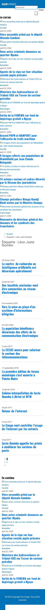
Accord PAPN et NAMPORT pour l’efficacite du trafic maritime (18, 137)
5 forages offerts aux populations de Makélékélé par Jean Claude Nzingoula (22, 158)
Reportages (5, 109)
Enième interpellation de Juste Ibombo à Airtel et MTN (21, 395)
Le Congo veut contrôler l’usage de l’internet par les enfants (22, 427)
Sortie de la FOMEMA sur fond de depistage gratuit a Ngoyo (19, 117)
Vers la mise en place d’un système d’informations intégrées (18, 310)
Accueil (10, 234)
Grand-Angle (5, 213)
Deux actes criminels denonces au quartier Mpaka (20, 53)
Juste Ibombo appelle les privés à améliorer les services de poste (22, 447)
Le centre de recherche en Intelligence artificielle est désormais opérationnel (19, 267)
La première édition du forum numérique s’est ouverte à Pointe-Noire (20, 375)
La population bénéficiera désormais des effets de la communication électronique (20, 332)
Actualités (4, 65)
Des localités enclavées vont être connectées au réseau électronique (20, 289)
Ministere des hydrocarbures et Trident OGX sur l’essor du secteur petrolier (20, 95)
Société (3, 28)
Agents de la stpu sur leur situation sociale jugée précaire (21, 73)
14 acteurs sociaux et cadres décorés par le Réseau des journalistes (22, 181)
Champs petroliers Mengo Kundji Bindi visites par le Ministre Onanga (21, 201)
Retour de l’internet (14, 411)
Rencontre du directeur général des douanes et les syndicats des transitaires (21, 222)
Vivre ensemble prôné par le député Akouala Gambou (21, 36)
